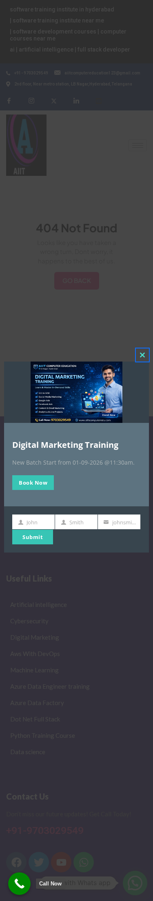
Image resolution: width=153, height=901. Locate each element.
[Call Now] (19, 883)
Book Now (33, 482)
